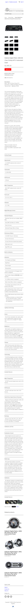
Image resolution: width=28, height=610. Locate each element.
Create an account (13, 1)
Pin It (18, 506)
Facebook (8, 597)
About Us (6, 590)
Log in (6, 1)
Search (6, 587)
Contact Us (7, 589)
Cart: (22, 1)
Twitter (6, 597)
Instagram (11, 597)
